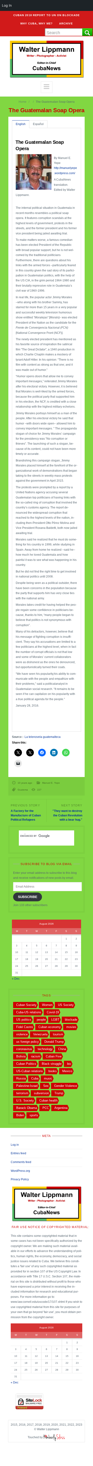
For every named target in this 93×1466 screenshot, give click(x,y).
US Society (66, 1005)
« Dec (16, 978)
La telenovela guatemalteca (43, 737)
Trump (58, 1093)
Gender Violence (65, 1086)
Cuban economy (49, 1027)
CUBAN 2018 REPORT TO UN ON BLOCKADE (46, 15)
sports (34, 1115)
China (62, 1049)
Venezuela (40, 1034)
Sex (46, 1086)
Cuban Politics (26, 1064)
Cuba (34, 1078)
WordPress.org (20, 1171)
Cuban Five (54, 1056)
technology (45, 1049)
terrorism (22, 1093)
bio (69, 1064)
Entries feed (18, 1153)
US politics (23, 1019)
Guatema (23, 789)
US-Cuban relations (29, 1071)
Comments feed (21, 1162)
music (48, 1078)
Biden (20, 1115)
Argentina (60, 1108)
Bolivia (21, 1056)
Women (47, 1005)
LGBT (55, 1019)
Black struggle (52, 1064)
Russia (21, 1078)
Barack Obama (26, 1108)
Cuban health (48, 1100)
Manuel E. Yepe (51, 783)
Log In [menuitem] (7, 5)
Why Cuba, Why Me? (36, 23)
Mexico (67, 1071)
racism (35, 1056)
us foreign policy (27, 1041)
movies (71, 1027)
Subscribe (27, 897)
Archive (66, 23)
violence (22, 1034)
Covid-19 (53, 1012)
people (41, 1019)
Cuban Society (26, 1005)
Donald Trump (54, 1041)
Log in (15, 1144)
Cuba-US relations (28, 1012)
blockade (71, 1019)
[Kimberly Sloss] (54, 1437)
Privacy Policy (20, 1179)
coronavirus (24, 1049)
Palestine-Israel (27, 1086)
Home (22, 101)
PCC (45, 1108)
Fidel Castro (24, 1027)
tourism (58, 1034)
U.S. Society (25, 1100)
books (52, 1071)
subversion (41, 1093)
